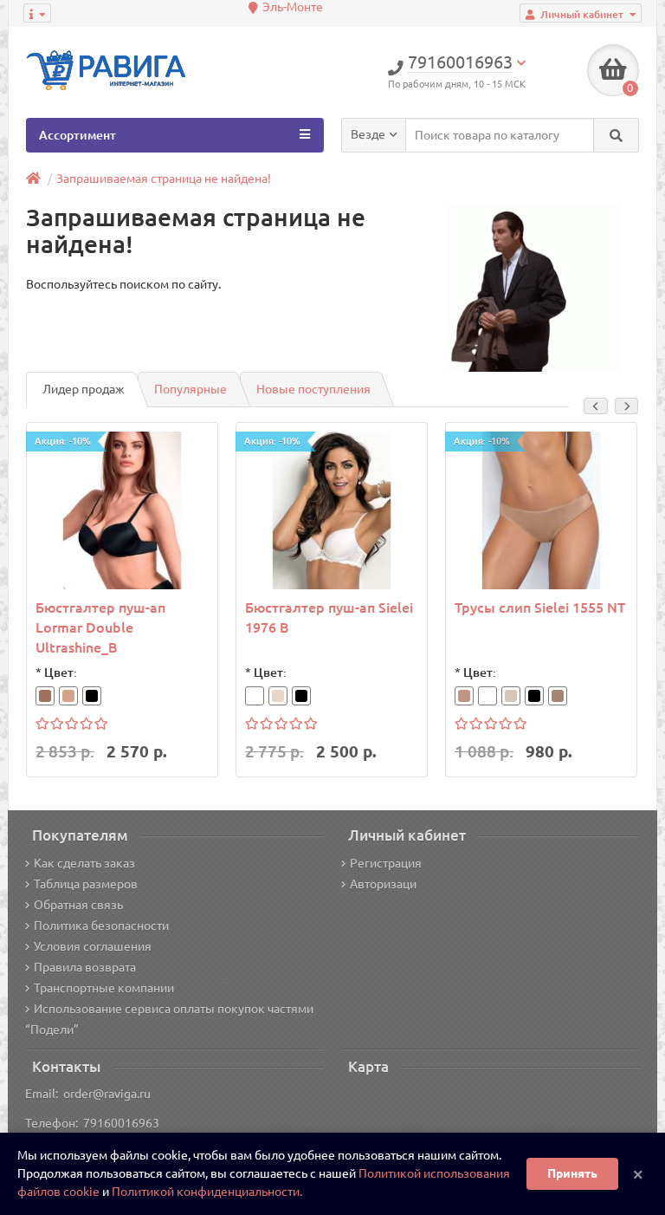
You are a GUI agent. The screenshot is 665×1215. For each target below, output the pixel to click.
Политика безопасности (101, 925)
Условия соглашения (93, 946)
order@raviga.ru (107, 1094)
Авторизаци (383, 884)
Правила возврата (85, 967)
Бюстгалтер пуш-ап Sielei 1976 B (329, 617)
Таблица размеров (86, 884)
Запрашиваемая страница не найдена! (163, 178)
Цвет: (60, 672)
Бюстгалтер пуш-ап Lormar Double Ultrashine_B (100, 627)
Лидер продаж (83, 389)
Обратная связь (78, 905)
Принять (572, 1173)
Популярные (190, 389)
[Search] (616, 135)
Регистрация (386, 863)
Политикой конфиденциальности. (207, 1192)
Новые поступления (313, 389)
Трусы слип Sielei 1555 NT (540, 607)
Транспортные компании (104, 988)
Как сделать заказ (84, 863)
